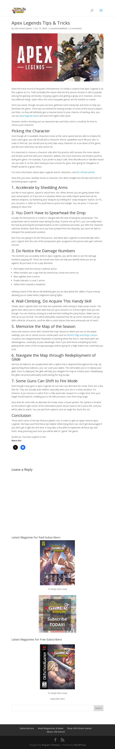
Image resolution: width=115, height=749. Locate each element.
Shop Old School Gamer (79, 728)
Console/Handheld (58, 28)
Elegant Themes (51, 744)
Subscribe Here (57, 698)
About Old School (56, 731)
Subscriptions (27, 728)
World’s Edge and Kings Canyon (82, 335)
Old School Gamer (23, 28)
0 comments (75, 28)
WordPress (80, 744)
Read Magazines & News (50, 728)
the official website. (86, 172)
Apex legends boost (29, 115)
